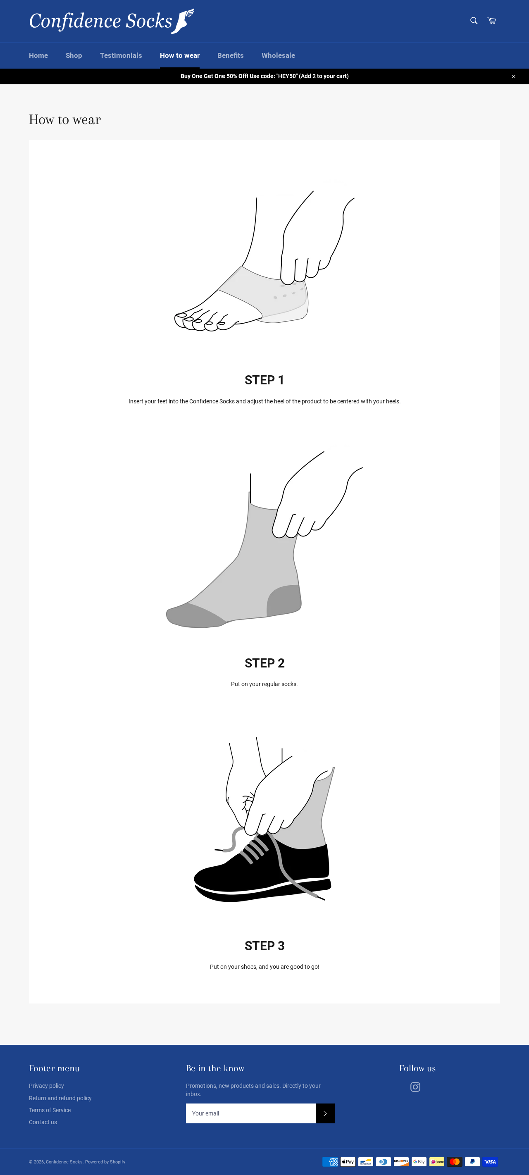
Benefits (230, 55)
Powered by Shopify (105, 1162)
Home (38, 55)
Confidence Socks (64, 1162)
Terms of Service (50, 1110)
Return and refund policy (60, 1098)
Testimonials (121, 55)
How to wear (180, 55)
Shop (74, 55)
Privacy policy (46, 1085)
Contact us (43, 1122)
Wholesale (278, 55)
